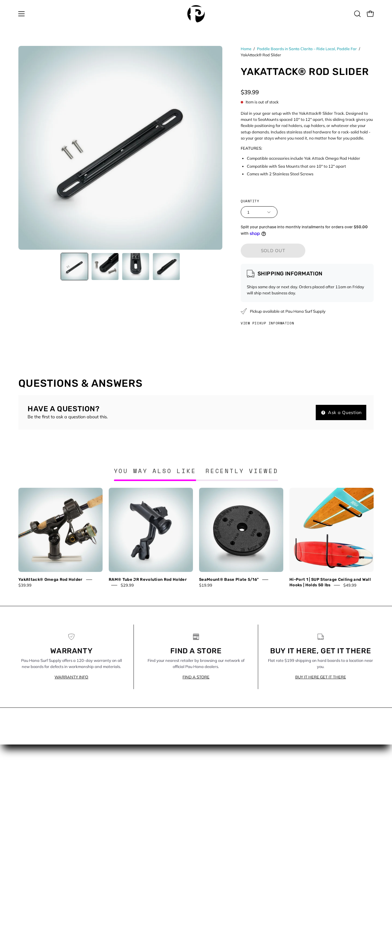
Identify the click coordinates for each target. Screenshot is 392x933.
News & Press (216, 808)
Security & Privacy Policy (135, 862)
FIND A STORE (196, 676)
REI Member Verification (134, 844)
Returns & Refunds (129, 853)
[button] (357, 13)
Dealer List (121, 799)
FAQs (115, 808)
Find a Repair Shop (129, 817)
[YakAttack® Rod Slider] (74, 266)
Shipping (119, 871)
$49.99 (349, 585)
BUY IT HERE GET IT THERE (320, 676)
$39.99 (25, 585)
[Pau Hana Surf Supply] (196, 14)
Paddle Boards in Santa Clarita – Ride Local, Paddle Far (307, 48)
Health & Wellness (220, 790)
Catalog (210, 771)
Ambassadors (124, 771)
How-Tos (211, 799)
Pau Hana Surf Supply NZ (136, 826)
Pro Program (123, 835)
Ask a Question (344, 412)
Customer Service (128, 790)
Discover (211, 780)
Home (246, 48)
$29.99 (127, 585)
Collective (119, 780)
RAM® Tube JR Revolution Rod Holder (148, 579)
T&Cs (115, 880)
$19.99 (205, 585)
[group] (196, 538)
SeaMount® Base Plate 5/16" (229, 579)
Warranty (120, 890)
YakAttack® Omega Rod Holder (50, 579)
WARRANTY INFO (71, 676)
